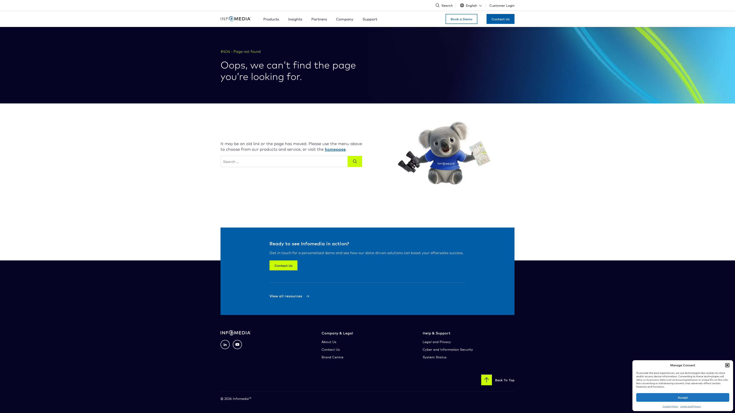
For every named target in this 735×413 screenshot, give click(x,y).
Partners (319, 18)
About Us (329, 341)
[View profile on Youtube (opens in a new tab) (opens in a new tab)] (237, 344)
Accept (683, 397)
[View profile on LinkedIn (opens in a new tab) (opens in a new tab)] (225, 344)
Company (344, 18)
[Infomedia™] (235, 18)
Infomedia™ (241, 398)
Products (271, 18)
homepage (335, 149)
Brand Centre (332, 357)
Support (370, 18)
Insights (295, 18)
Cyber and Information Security (448, 349)
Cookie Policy (670, 406)
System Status (435, 357)
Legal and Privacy (690, 406)
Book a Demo (461, 19)
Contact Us (501, 19)
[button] (727, 365)
